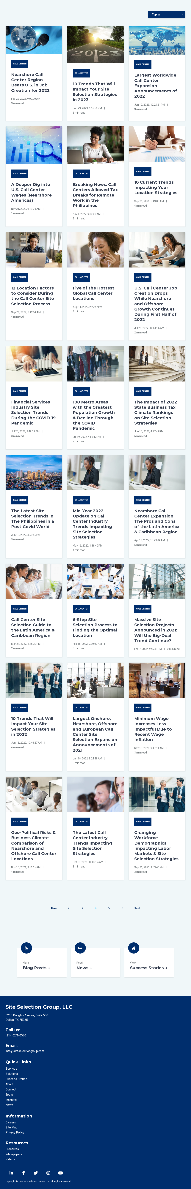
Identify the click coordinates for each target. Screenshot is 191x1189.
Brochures (12, 1149)
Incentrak (12, 1100)
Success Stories (149, 962)
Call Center (19, 64)
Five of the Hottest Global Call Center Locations (93, 293)
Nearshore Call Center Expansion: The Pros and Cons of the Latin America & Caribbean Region (156, 521)
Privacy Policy (15, 1132)
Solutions (12, 1074)
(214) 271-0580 (16, 1035)
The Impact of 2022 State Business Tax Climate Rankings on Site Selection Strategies (155, 412)
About (9, 1084)
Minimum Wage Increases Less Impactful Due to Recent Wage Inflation (153, 729)
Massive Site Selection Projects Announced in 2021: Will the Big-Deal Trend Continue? (155, 630)
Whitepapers (14, 1154)
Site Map (11, 1127)
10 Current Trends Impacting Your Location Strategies (155, 187)
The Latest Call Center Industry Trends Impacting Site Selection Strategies (92, 843)
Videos (10, 1159)
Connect (11, 1089)
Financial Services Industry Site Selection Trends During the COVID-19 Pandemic (33, 412)
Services (11, 1068)
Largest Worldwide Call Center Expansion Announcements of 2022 (155, 86)
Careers (11, 1122)
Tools (9, 1094)
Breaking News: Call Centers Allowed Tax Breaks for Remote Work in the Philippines (95, 195)
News (95, 962)
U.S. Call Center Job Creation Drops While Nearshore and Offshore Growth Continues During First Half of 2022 (155, 304)
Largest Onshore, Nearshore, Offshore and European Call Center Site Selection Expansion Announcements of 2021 (95, 734)
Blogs (42, 962)
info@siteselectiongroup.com (25, 1051)
